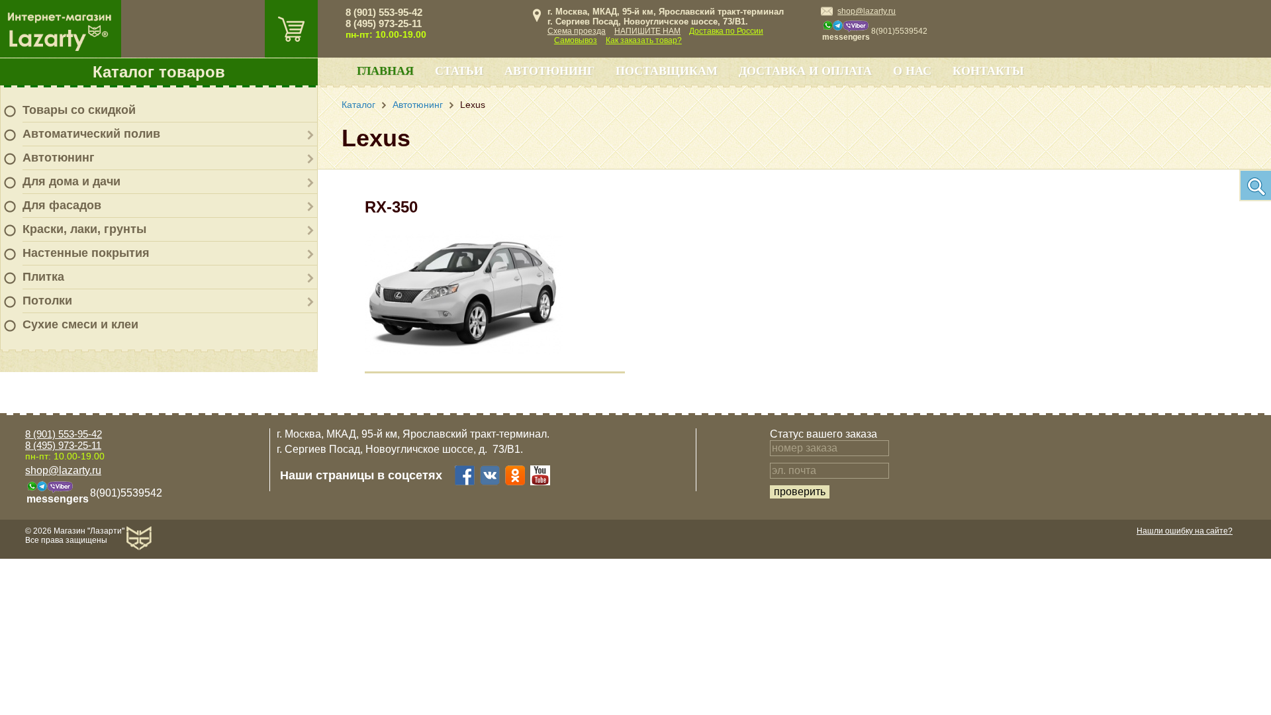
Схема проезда (576, 31)
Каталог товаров (159, 72)
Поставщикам (667, 70)
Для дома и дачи (71, 181)
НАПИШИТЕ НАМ (647, 31)
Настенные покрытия (86, 253)
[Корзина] (291, 29)
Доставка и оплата (805, 70)
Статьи (459, 70)
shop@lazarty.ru (866, 11)
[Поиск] (1255, 185)
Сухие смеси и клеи (80, 324)
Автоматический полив (91, 133)
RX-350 (391, 207)
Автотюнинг (59, 157)
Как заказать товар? (644, 40)
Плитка (43, 276)
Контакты (988, 70)
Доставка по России (726, 31)
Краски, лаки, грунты (84, 229)
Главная (385, 70)
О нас (912, 70)
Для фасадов (62, 205)
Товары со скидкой (79, 110)
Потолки (47, 300)
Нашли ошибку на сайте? (1185, 531)
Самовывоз (575, 40)
